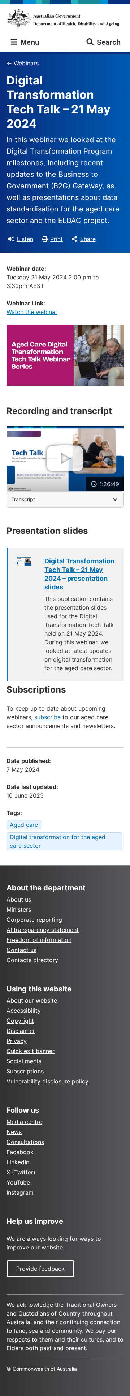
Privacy (16, 1040)
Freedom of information (39, 939)
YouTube (18, 1182)
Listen (25, 239)
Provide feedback (40, 1268)
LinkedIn (17, 1162)
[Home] (65, 17)
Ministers (18, 909)
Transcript (23, 499)
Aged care (24, 824)
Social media (24, 1061)
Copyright (20, 1020)
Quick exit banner (30, 1051)
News (14, 1131)
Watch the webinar (31, 311)
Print (56, 239)
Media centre (24, 1121)
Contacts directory (32, 960)
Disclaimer (20, 1030)
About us (18, 899)
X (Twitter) (20, 1172)
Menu (28, 42)
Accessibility (23, 1010)
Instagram (20, 1192)
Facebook (20, 1152)
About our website (31, 1000)
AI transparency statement (42, 929)
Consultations (25, 1142)
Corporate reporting (34, 919)
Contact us (21, 950)
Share (88, 239)
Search (109, 42)
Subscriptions (25, 1071)
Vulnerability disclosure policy (47, 1081)
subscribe (47, 717)
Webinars (26, 63)
